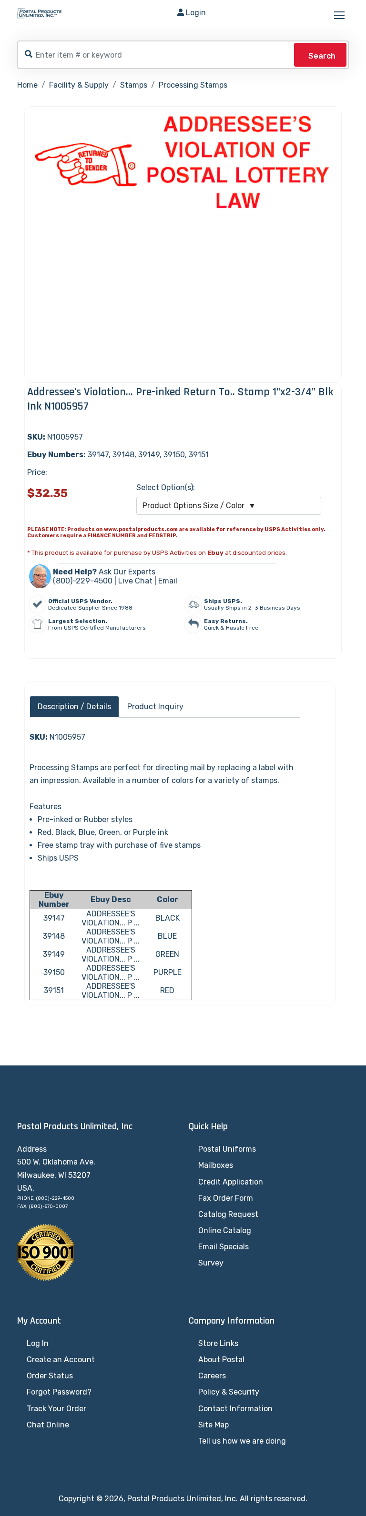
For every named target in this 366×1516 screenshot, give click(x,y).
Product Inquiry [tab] (155, 706)
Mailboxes (215, 1165)
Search (322, 55)
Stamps (133, 85)
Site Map (213, 1424)
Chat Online (48, 1424)
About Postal (221, 1359)
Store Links (218, 1343)
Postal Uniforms (227, 1149)
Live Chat (135, 580)
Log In (38, 1343)
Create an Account (61, 1359)
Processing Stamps (193, 85)
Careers (212, 1375)
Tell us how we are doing (242, 1441)
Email (167, 580)
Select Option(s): (165, 487)
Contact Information (235, 1408)
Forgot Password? (59, 1391)
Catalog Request (228, 1214)
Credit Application (230, 1181)
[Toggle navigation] (340, 15)
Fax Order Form (225, 1198)
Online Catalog (224, 1230)
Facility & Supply (79, 85)
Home (27, 85)
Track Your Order (56, 1408)
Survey (211, 1262)
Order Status (50, 1375)
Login (196, 12)
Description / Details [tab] (74, 706)
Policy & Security (228, 1391)
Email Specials (223, 1246)
